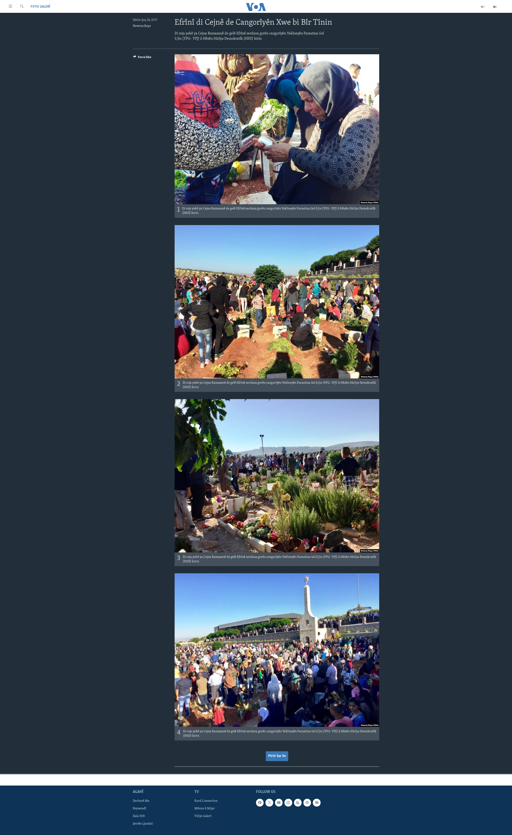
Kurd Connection (206, 801)
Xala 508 (139, 816)
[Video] (495, 7)
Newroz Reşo (142, 26)
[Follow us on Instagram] (288, 803)
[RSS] (298, 803)
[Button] (142, 58)
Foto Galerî (40, 7)
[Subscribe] (316, 803)
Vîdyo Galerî (202, 816)
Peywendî (139, 808)
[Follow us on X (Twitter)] (269, 803)
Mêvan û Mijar (204, 808)
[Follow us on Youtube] (279, 803)
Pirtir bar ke (277, 756)
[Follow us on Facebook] (260, 803)
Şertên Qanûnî (143, 824)
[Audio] (483, 7)
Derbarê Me (141, 801)
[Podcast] (307, 803)
